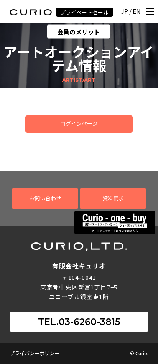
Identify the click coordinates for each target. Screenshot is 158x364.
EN (137, 12)
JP (124, 12)
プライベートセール (84, 12)
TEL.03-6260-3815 (79, 321)
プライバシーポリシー (34, 353)
